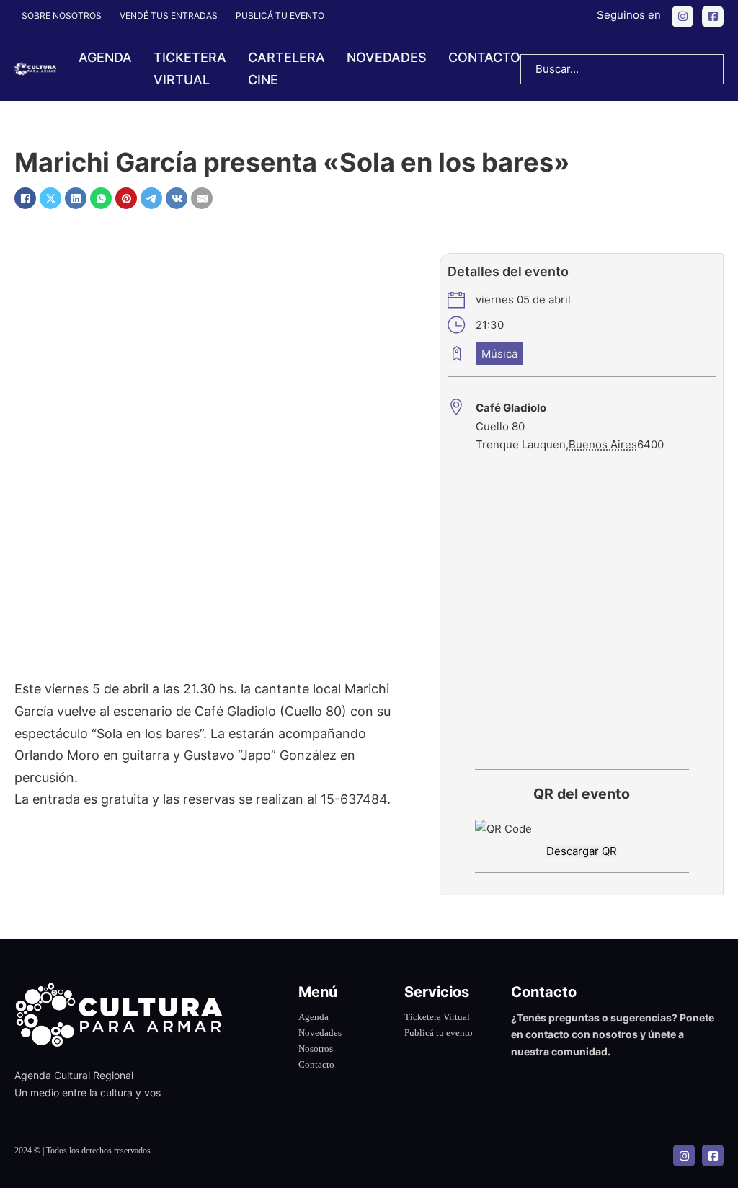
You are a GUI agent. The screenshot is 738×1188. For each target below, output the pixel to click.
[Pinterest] (126, 198)
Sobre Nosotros (62, 15)
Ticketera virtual (190, 68)
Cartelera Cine (286, 68)
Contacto (484, 57)
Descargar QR (581, 851)
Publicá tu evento (280, 15)
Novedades (387, 57)
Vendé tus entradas (169, 15)
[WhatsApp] (101, 198)
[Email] (202, 198)
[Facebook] (25, 198)
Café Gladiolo (511, 408)
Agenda (105, 57)
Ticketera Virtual (437, 1016)
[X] (50, 198)
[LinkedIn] (75, 198)
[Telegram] (151, 198)
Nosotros (315, 1048)
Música (499, 353)
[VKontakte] (176, 198)
